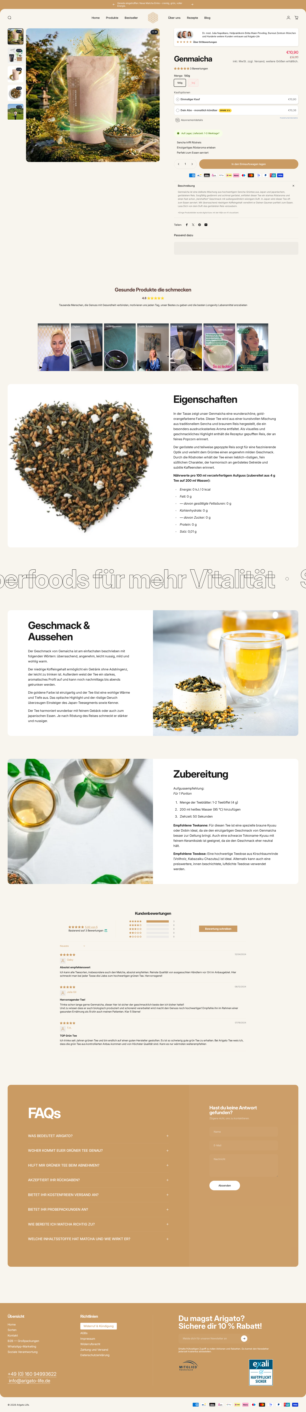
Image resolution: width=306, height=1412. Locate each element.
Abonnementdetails (192, 120)
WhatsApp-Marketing (22, 1346)
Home (12, 1324)
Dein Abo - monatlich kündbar (205, 110)
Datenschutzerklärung (94, 1355)
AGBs (83, 1333)
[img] (154, 32)
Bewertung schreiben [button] (218, 928)
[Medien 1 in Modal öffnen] (93, 95)
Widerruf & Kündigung (99, 1326)
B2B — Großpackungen (23, 1341)
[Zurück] (113, 4)
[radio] (177, 99)
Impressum (87, 1338)
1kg (193, 82)
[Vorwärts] (192, 4)
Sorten (12, 1330)
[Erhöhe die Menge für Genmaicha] (193, 164)
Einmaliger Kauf (190, 99)
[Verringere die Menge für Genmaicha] (178, 164)
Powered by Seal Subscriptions (289, 118)
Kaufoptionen (182, 92)
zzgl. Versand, (256, 61)
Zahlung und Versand (94, 1349)
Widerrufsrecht (90, 1344)
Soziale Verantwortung (23, 1352)
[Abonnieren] (244, 1338)
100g (179, 82)
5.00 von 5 (91, 927)
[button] (182, 68)
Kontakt (13, 1335)
